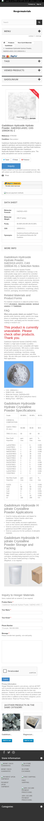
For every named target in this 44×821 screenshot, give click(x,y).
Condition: (5, 139)
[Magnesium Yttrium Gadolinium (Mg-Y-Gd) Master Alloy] (32, 722)
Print (7, 175)
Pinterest (26, 160)
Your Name (6, 610)
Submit (5, 679)
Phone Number (7, 625)
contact (31, 36)
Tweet (7, 160)
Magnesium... (28, 734)
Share (15, 160)
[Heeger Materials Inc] (22, 11)
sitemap (38, 36)
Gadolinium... (7, 734)
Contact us (31, 4)
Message (5, 633)
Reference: (5, 136)
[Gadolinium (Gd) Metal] (11, 722)
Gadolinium (17, 306)
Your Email (6, 618)
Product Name (7, 602)
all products (13, 304)
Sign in (39, 4)
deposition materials (25, 304)
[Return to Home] (4, 42)
